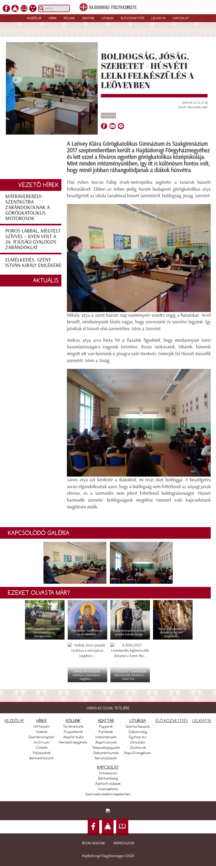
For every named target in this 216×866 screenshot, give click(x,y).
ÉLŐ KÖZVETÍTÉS (172, 720)
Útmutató (137, 742)
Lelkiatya (158, 18)
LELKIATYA (201, 720)
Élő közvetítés (132, 18)
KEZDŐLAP (14, 720)
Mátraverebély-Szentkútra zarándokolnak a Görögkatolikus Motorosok (27, 207)
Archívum (42, 742)
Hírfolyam (42, 726)
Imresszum (108, 773)
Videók (41, 732)
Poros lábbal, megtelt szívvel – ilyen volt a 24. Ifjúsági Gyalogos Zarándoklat (32, 238)
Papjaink (106, 726)
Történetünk (73, 726)
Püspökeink (73, 732)
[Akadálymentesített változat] (33, 9)
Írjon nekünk (93, 843)
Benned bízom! (42, 758)
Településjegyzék (106, 747)
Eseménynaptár (42, 737)
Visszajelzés (108, 789)
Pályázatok (42, 753)
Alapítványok (106, 742)
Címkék (42, 747)
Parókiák (106, 732)
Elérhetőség (108, 778)
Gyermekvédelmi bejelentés (108, 794)
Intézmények (105, 737)
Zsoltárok (138, 747)
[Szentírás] (24, 9)
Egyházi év (137, 737)
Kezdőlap (34, 18)
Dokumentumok (106, 753)
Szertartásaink (138, 726)
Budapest (108, 115)
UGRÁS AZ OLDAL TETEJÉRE (108, 708)
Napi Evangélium (137, 753)
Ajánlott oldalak (108, 783)
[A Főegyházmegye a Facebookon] (6, 9)
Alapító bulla (73, 737)
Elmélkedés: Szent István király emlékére (33, 262)
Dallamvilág (138, 732)
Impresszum (123, 843)
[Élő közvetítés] (15, 9)
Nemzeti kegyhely (73, 742)
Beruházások (106, 758)
